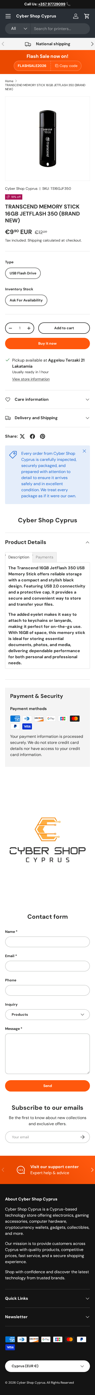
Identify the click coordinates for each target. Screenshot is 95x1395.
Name (10, 931)
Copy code (69, 65)
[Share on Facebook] (32, 436)
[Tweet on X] (22, 436)
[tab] (19, 557)
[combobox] (47, 28)
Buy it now (47, 343)
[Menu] (8, 16)
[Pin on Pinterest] (42, 436)
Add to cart (64, 328)
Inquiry (11, 1004)
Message (12, 1028)
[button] (86, 16)
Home (9, 81)
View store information (31, 379)
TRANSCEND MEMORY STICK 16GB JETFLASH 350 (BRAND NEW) (45, 87)
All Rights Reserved (60, 1383)
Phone (10, 980)
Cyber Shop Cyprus (21, 188)
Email (9, 956)
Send (47, 1085)
